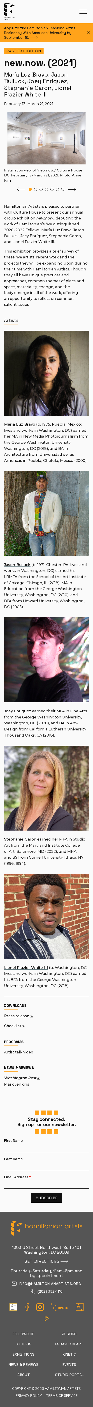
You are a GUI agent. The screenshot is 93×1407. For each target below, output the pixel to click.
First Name (13, 1141)
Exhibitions (24, 1354)
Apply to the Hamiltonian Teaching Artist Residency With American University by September (39, 33)
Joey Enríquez (17, 711)
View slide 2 (35, 189)
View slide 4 (46, 189)
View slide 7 (62, 189)
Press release (16, 1016)
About (23, 1374)
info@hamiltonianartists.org (50, 1284)
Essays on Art (69, 1344)
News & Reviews (24, 1364)
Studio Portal (69, 1374)
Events (69, 1364)
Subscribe (47, 1197)
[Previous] (21, 189)
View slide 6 (57, 189)
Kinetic (69, 1354)
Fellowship (24, 1334)
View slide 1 (30, 189)
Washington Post (20, 1078)
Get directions (42, 1261)
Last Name (13, 1159)
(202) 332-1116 (50, 1291)
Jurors (69, 1334)
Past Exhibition (23, 51)
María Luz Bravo (19, 424)
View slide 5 (51, 189)
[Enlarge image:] (82, 115)
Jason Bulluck (17, 564)
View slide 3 (41, 189)
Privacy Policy (29, 1395)
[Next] (72, 189)
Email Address (17, 1177)
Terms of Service (62, 1395)
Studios (24, 1344)
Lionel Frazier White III (26, 967)
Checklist (12, 1026)
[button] (83, 11)
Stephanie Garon (20, 839)
